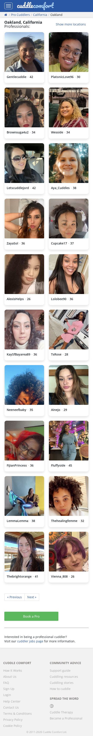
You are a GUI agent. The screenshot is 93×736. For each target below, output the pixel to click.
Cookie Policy (12, 726)
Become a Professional (66, 718)
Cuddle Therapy (61, 712)
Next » (31, 597)
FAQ (6, 683)
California (40, 15)
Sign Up (8, 689)
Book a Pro (31, 616)
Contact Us (11, 707)
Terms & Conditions (17, 713)
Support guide (60, 670)
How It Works (12, 670)
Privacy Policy (12, 720)
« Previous (14, 597)
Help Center (12, 701)
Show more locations (71, 24)
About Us (9, 677)
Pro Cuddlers (20, 15)
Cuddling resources (64, 677)
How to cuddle (60, 689)
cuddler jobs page (30, 641)
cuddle (35, 5)
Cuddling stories (62, 683)
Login (7, 695)
